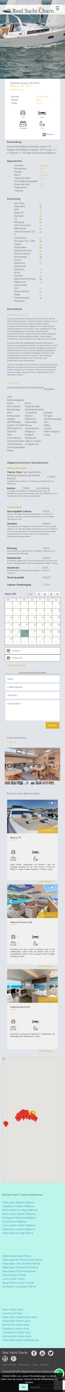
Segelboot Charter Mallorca (18, 1206)
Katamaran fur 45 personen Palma (22, 1259)
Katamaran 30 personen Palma (20, 1267)
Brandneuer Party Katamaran (19, 1271)
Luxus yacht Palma (13, 1278)
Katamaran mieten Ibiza (16, 1320)
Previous (12, 816)
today (30, 594)
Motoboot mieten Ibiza (15, 1324)
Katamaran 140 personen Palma (21, 1263)
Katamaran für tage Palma (17, 1233)
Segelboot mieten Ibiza (15, 1328)
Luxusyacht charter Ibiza (16, 1332)
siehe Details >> (47, 881)
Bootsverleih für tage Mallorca (19, 1210)
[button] (18, 1119)
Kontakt (44, 1364)
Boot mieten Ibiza (12, 1309)
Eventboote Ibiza (12, 1313)
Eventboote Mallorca (14, 1221)
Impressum (24, 1364)
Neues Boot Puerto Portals (18, 1282)
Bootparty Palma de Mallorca (19, 1217)
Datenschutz (9, 1364)
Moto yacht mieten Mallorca (18, 1214)
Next (53, 816)
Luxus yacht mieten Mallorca (19, 1225)
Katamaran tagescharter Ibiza (19, 1317)
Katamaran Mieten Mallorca (18, 1202)
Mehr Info (35, 1387)
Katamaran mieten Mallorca (18, 1229)
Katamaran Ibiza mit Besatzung (20, 1340)
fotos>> (50, 134)
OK (23, 1387)
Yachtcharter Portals (14, 1275)
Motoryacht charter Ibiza (16, 1336)
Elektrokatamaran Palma (16, 1256)
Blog (35, 1364)
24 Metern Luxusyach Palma (18, 1286)
